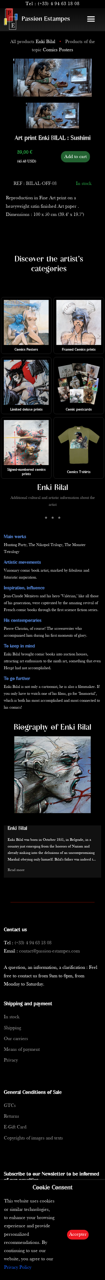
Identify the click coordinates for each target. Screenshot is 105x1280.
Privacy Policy (17, 1267)
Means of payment (22, 1049)
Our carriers (16, 1038)
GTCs (10, 1105)
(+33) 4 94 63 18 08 (59, 4)
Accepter (78, 1234)
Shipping (12, 1028)
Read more (16, 870)
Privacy (11, 1060)
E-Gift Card (15, 1127)
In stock (11, 1017)
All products (32, 41)
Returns (11, 1116)
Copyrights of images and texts (33, 1138)
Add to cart (75, 156)
